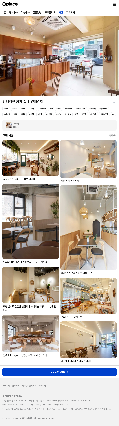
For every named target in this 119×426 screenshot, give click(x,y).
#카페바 (43, 108)
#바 (51, 108)
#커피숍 (24, 108)
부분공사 (25, 12)
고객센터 (6, 386)
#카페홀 (7, 114)
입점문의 (42, 386)
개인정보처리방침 (29, 386)
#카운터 (92, 108)
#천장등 (93, 114)
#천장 (23, 114)
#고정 (58, 114)
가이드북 (70, 12)
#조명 (84, 114)
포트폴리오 (50, 12)
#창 (76, 114)
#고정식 (68, 114)
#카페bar (68, 108)
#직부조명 (104, 114)
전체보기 (113, 135)
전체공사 (13, 12)
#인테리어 (103, 108)
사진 (61, 12)
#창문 (40, 114)
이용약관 (15, 386)
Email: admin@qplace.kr (57, 400)
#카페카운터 (80, 108)
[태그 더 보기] (113, 114)
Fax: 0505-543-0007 (12, 404)
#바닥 (31, 114)
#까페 (14, 108)
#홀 (15, 114)
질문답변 (37, 12)
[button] (115, 4)
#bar (58, 108)
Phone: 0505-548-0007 (81, 400)
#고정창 (49, 114)
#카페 (6, 108)
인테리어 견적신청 (59, 372)
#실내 (33, 108)
